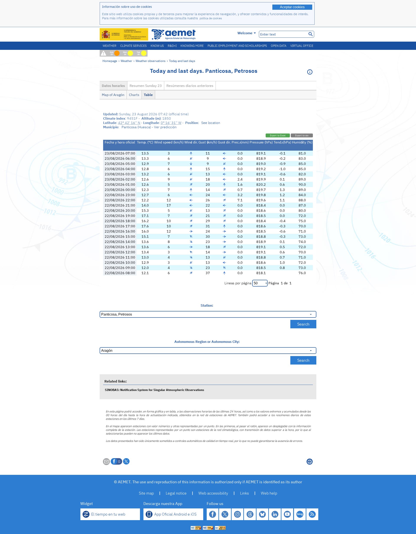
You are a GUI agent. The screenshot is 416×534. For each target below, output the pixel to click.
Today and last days (182, 61)
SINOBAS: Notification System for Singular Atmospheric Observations (154, 390)
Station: (207, 305)
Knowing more (192, 46)
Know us (157, 46)
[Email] (106, 464)
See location (210, 122)
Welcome (244, 33)
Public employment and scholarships (237, 46)
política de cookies (211, 18)
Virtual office (301, 46)
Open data (278, 46)
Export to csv (302, 135)
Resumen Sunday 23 (146, 85)
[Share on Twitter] (126, 461)
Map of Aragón (113, 95)
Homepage (109, 61)
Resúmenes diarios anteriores (189, 85)
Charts (134, 95)
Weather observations (151, 61)
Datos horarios (113, 85)
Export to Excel (278, 135)
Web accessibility (213, 493)
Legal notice (176, 493)
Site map (146, 493)
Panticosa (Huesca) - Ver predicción (149, 127)
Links (244, 493)
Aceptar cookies (292, 7)
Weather (109, 46)
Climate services (133, 46)
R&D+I (172, 46)
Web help (269, 493)
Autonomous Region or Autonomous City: (207, 341)
